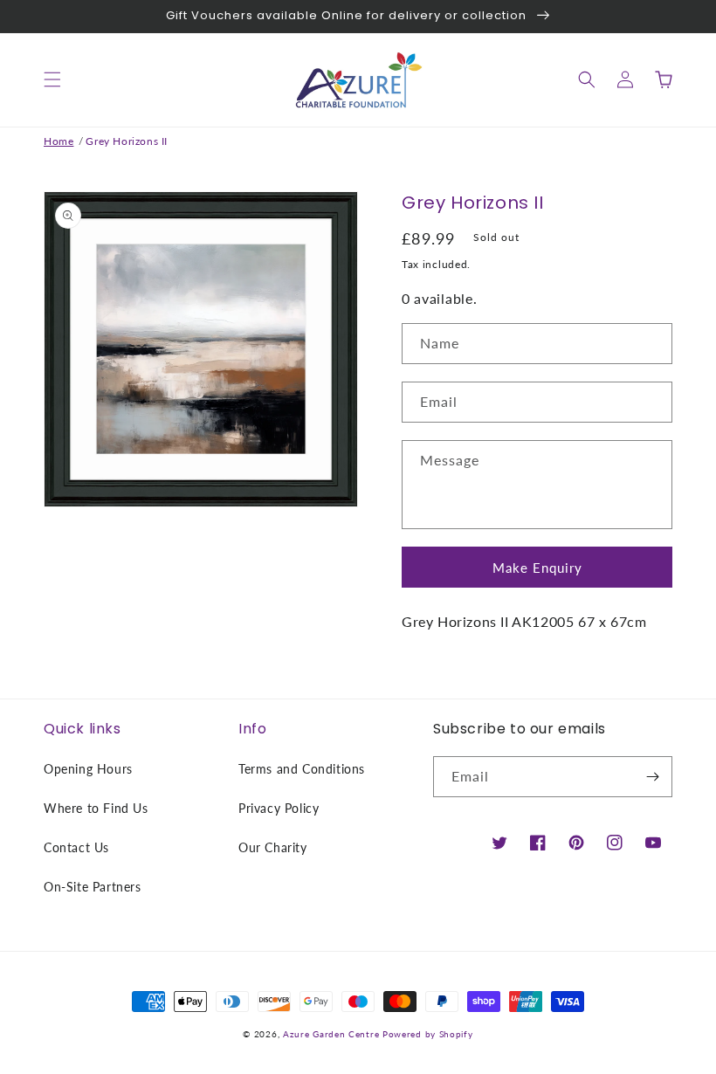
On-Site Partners (92, 886)
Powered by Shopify (427, 1034)
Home (58, 141)
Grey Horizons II (127, 141)
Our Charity (272, 847)
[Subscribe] (652, 776)
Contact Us (76, 847)
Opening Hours (88, 768)
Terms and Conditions (301, 768)
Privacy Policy (278, 808)
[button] (52, 79)
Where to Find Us (96, 808)
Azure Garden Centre (331, 1034)
